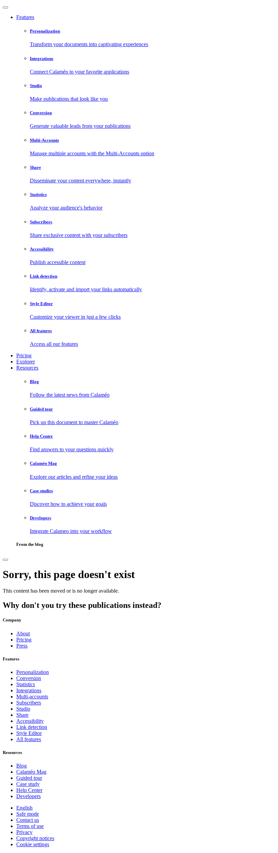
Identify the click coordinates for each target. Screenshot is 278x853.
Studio (23, 709)
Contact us (27, 820)
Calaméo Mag (31, 772)
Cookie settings (32, 844)
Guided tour (29, 778)
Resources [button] (27, 368)
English (24, 808)
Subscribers (28, 703)
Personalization (32, 672)
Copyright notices (35, 838)
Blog (21, 766)
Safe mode (27, 814)
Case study (28, 784)
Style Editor (29, 733)
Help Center (29, 790)
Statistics (25, 684)
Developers (28, 796)
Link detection (31, 727)
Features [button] (25, 17)
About (23, 633)
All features (28, 739)
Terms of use (30, 826)
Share (22, 715)
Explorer (25, 361)
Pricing (24, 355)
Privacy (24, 832)
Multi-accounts (32, 696)
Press (21, 646)
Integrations (28, 690)
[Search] (5, 560)
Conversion (28, 678)
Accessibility (30, 721)
